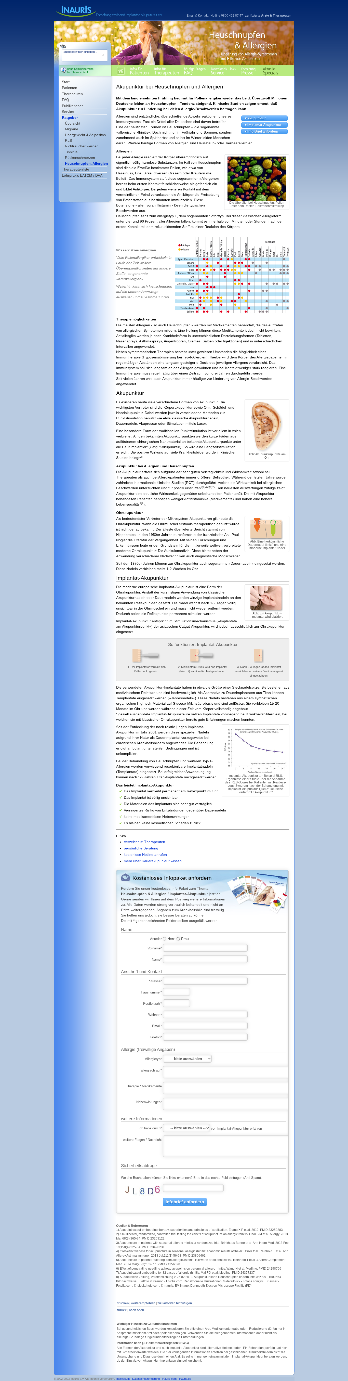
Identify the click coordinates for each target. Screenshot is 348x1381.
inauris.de (185, 1378)
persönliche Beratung (141, 848)
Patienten (69, 88)
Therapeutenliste (75, 169)
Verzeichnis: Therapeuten (144, 842)
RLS (68, 140)
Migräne (71, 129)
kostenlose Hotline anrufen (145, 855)
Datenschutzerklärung (146, 1378)
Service (68, 112)
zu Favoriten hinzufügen (174, 1303)
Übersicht (72, 123)
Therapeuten (72, 94)
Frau (185, 938)
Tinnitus (71, 152)
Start (66, 82)
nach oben (136, 1310)
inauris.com (169, 1378)
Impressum (123, 1378)
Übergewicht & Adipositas (85, 135)
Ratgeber (70, 117)
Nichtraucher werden (82, 146)
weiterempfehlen (143, 1303)
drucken (123, 1303)
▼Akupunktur (255, 118)
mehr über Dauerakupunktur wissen (153, 861)
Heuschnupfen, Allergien (86, 163)
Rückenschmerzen (80, 158)
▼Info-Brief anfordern (261, 131)
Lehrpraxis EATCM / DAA (82, 175)
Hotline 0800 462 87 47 (226, 15)
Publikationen (73, 106)
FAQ (65, 100)
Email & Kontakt (197, 15)
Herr (171, 938)
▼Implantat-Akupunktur (263, 125)
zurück (122, 1310)
